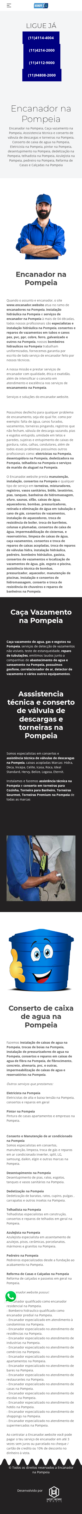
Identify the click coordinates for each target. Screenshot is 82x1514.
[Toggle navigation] (9, 5)
